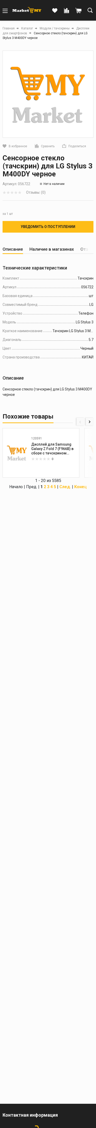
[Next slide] (89, 422)
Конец (80, 486)
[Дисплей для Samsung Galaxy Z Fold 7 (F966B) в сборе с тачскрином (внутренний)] (17, 453)
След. (65, 486)
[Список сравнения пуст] (66, 10)
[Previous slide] (80, 422)
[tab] (13, 249)
